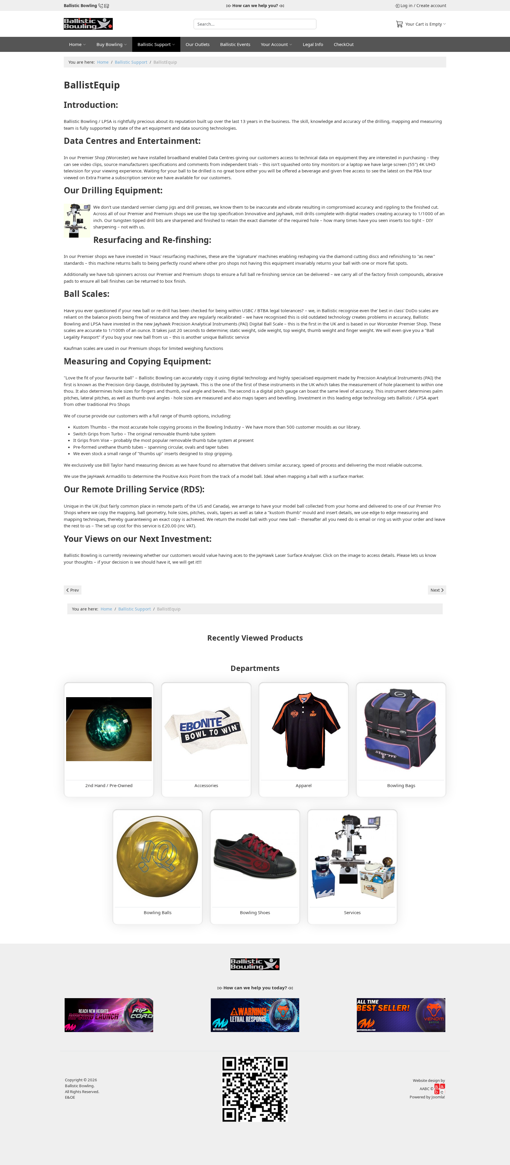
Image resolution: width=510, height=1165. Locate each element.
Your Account (274, 44)
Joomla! (438, 1097)
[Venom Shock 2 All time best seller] (401, 1014)
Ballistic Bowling (80, 5)
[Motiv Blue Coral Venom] (255, 1014)
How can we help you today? (255, 987)
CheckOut (344, 44)
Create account (431, 5)
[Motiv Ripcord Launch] (109, 1014)
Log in (407, 5)
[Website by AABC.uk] (439, 1088)
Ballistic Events (235, 44)
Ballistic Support (154, 44)
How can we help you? (255, 5)
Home (75, 44)
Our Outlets (198, 44)
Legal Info (313, 44)
